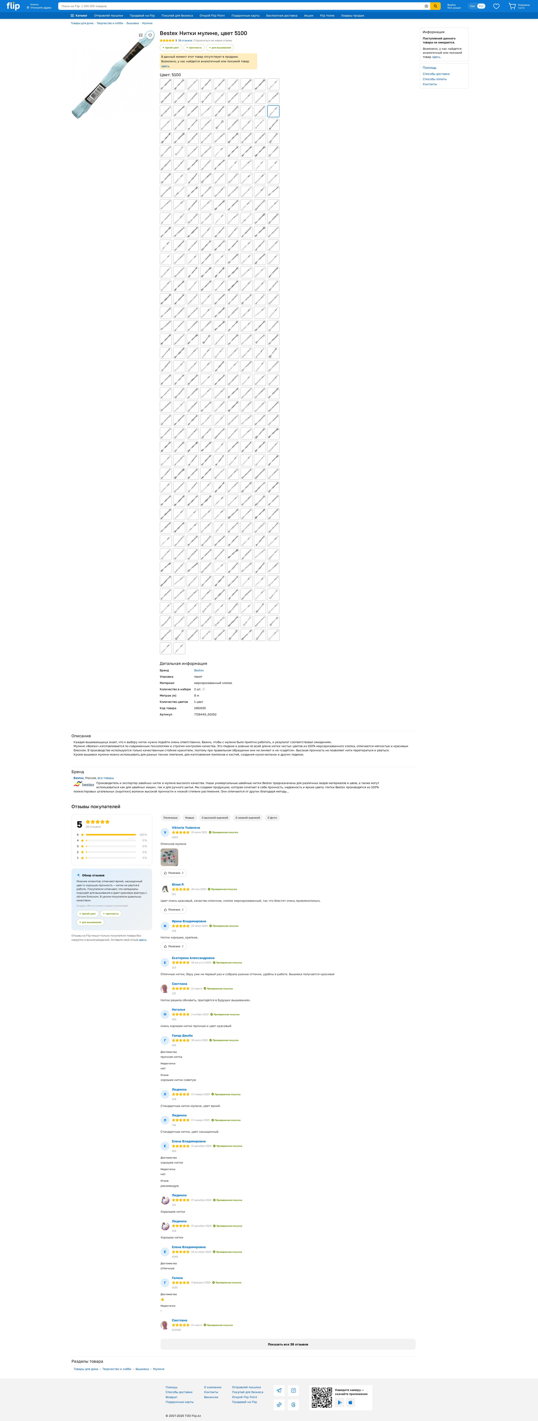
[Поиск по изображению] (426, 6)
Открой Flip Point (212, 15)
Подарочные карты (246, 15)
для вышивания (221, 47)
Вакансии (211, 1397)
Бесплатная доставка (281, 15)
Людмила (179, 1089)
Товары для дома (82, 23)
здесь (165, 66)
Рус (481, 6)
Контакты (430, 84)
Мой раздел (454, 8)
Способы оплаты (435, 79)
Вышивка (133, 23)
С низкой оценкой (248, 817)
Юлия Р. (178, 884)
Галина (177, 1278)
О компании (213, 1387)
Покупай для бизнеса (177, 15)
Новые (189, 817)
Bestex (199, 670)
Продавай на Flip (142, 15)
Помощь (171, 1387)
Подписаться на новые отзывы (213, 40)
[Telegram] (279, 1390)
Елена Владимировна (189, 1141)
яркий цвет (172, 47)
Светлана (179, 983)
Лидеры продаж (352, 15)
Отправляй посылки (108, 15)
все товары (106, 778)
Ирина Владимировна (189, 921)
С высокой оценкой (215, 817)
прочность (195, 47)
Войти (451, 4)
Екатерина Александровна (193, 958)
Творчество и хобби (110, 23)
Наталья (178, 1009)
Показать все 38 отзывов (288, 1344)
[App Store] (350, 1402)
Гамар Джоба (182, 1035)
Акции (308, 15)
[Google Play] (339, 1402)
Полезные (171, 817)
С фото (272, 817)
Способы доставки (436, 74)
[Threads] (293, 1404)
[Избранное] (496, 6)
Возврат (171, 1397)
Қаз (472, 6)
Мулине (147, 23)
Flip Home (327, 15)
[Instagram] (293, 1390)
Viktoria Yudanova (186, 827)
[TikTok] (279, 1404)
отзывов (185, 40)
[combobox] (244, 6)
